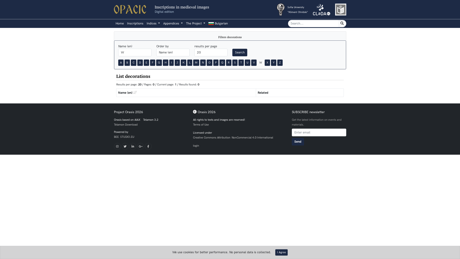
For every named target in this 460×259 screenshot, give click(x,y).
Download (131, 124)
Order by (162, 46)
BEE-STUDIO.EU (124, 136)
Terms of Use (201, 124)
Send (297, 142)
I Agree (281, 252)
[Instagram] (117, 146)
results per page (205, 46)
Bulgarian (221, 23)
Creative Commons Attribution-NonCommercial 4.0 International (233, 137)
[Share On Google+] (140, 146)
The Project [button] (194, 23)
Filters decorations (230, 37)
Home (120, 23)
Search (240, 52)
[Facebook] (148, 146)
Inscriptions (135, 23)
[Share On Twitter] (125, 146)
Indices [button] (152, 23)
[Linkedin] (132, 146)
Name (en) (125, 46)
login (196, 145)
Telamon (119, 124)
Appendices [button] (171, 23)
